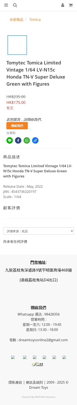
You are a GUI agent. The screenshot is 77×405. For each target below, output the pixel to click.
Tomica (35, 19)
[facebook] (18, 140)
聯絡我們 (17, 126)
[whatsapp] (27, 140)
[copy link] (35, 140)
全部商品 (16, 19)
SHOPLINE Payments (44, 396)
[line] (9, 140)
